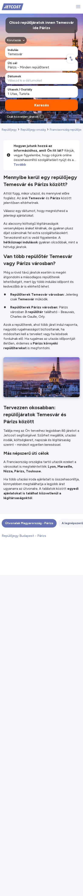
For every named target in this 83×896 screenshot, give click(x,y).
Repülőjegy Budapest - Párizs (24, 536)
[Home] (12, 6)
